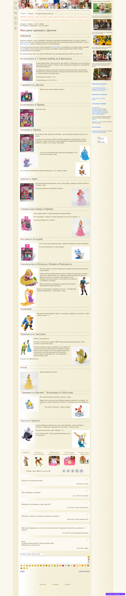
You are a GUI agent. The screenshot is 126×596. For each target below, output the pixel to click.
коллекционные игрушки (29, 20)
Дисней (86, 20)
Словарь (55, 584)
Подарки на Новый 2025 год (99, 89)
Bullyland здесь (25, 44)
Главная (23, 13)
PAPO (53, 47)
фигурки (31, 17)
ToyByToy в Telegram (113, 594)
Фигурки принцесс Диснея (44, 13)
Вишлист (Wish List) (61, 17)
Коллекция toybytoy (97, 109)
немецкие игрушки (44, 20)
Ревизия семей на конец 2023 (100, 111)
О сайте (67, 584)
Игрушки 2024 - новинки (98, 90)
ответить (24, 484)
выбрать (22, 571)
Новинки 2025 (96, 107)
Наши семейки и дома (98, 112)
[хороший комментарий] (86, 479)
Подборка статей (96, 121)
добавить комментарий (84, 571)
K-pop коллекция (96, 132)
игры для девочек (82, 17)
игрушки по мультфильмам (60, 20)
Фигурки (31, 13)
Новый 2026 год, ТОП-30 (98, 87)
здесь (93, 119)
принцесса (72, 17)
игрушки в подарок (76, 20)
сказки (37, 17)
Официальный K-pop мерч (99, 131)
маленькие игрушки (46, 17)
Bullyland (24, 17)
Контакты (43, 584)
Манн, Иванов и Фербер (98, 98)
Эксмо (93, 99)
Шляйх (58, 47)
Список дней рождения (98, 114)
